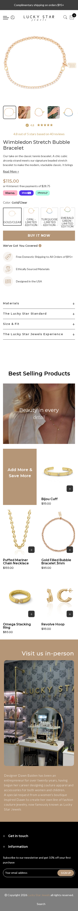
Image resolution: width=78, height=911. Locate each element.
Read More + (11, 171)
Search (41, 904)
